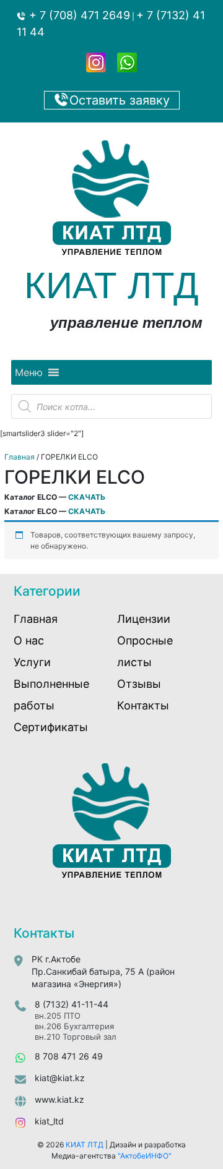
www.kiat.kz (59, 1099)
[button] (29, 372)
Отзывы (139, 683)
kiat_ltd (49, 1121)
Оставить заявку (119, 100)
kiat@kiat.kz (60, 1078)
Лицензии (143, 618)
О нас (29, 640)
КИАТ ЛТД (84, 1144)
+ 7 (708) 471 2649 (78, 15)
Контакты (143, 705)
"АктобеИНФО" (145, 1155)
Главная (19, 456)
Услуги (32, 662)
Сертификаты (51, 727)
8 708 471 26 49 (69, 1056)
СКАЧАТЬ (86, 497)
